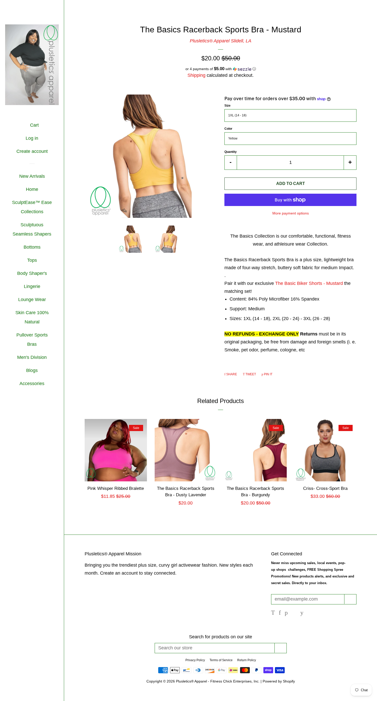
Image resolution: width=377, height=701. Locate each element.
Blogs (32, 370)
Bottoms (32, 247)
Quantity (230, 152)
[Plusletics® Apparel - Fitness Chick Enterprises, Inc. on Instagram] (294, 613)
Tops (32, 260)
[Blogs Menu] (40, 371)
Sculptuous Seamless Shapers (32, 229)
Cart (34, 125)
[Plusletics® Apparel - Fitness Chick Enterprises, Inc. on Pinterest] (286, 613)
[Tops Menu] (39, 260)
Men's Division (32, 357)
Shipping (196, 75)
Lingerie (32, 286)
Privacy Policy (195, 660)
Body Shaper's (32, 273)
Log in (32, 138)
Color (228, 128)
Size (227, 105)
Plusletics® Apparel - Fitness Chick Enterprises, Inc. (218, 681)
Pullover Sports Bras (32, 339)
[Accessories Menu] (46, 384)
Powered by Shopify (279, 681)
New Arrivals (32, 176)
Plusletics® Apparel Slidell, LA (220, 40)
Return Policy (246, 660)
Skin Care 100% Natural (32, 317)
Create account (32, 151)
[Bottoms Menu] (42, 247)
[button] (220, 69)
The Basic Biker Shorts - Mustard (309, 283)
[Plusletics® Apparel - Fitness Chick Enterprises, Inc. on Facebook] (280, 613)
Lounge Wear (32, 299)
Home (32, 189)
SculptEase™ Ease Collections (32, 207)
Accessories (31, 383)
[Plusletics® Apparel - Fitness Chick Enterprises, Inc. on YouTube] (301, 613)
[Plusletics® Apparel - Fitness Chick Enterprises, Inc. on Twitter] (273, 613)
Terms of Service (221, 660)
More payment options (290, 213)
